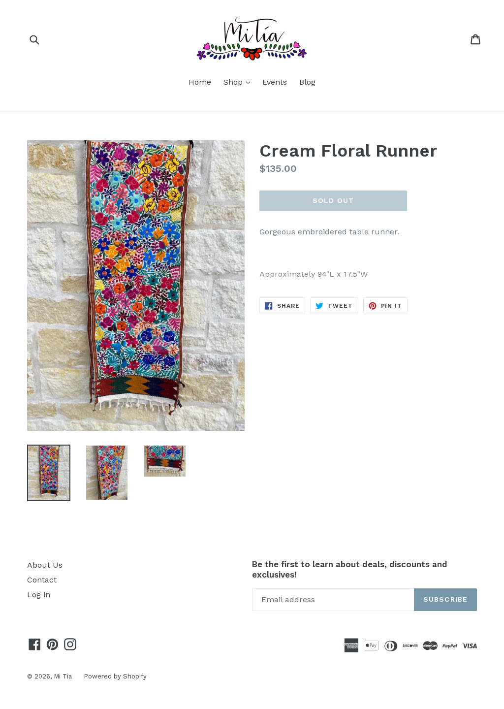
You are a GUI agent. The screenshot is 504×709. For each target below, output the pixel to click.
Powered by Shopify (115, 676)
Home (200, 82)
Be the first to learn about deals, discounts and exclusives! (349, 569)
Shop (239, 82)
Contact (42, 579)
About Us (45, 565)
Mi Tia (64, 676)
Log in (38, 594)
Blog (307, 82)
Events (274, 82)
